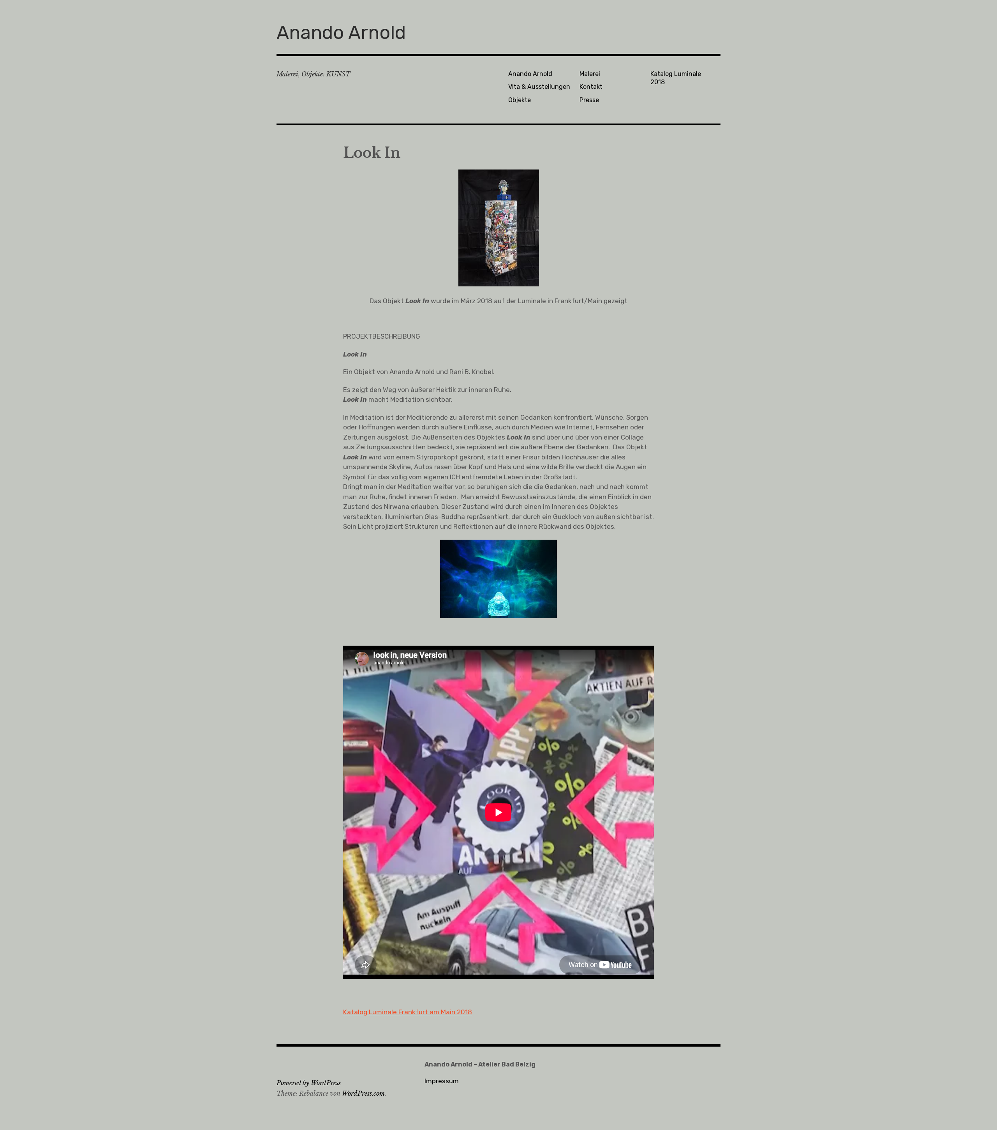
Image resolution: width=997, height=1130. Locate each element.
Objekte (519, 100)
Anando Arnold (341, 32)
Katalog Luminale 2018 (675, 78)
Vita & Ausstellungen (539, 86)
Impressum (442, 1081)
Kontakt (591, 86)
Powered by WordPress (309, 1083)
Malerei (590, 74)
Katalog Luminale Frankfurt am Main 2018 (407, 1012)
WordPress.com (363, 1093)
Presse (589, 100)
